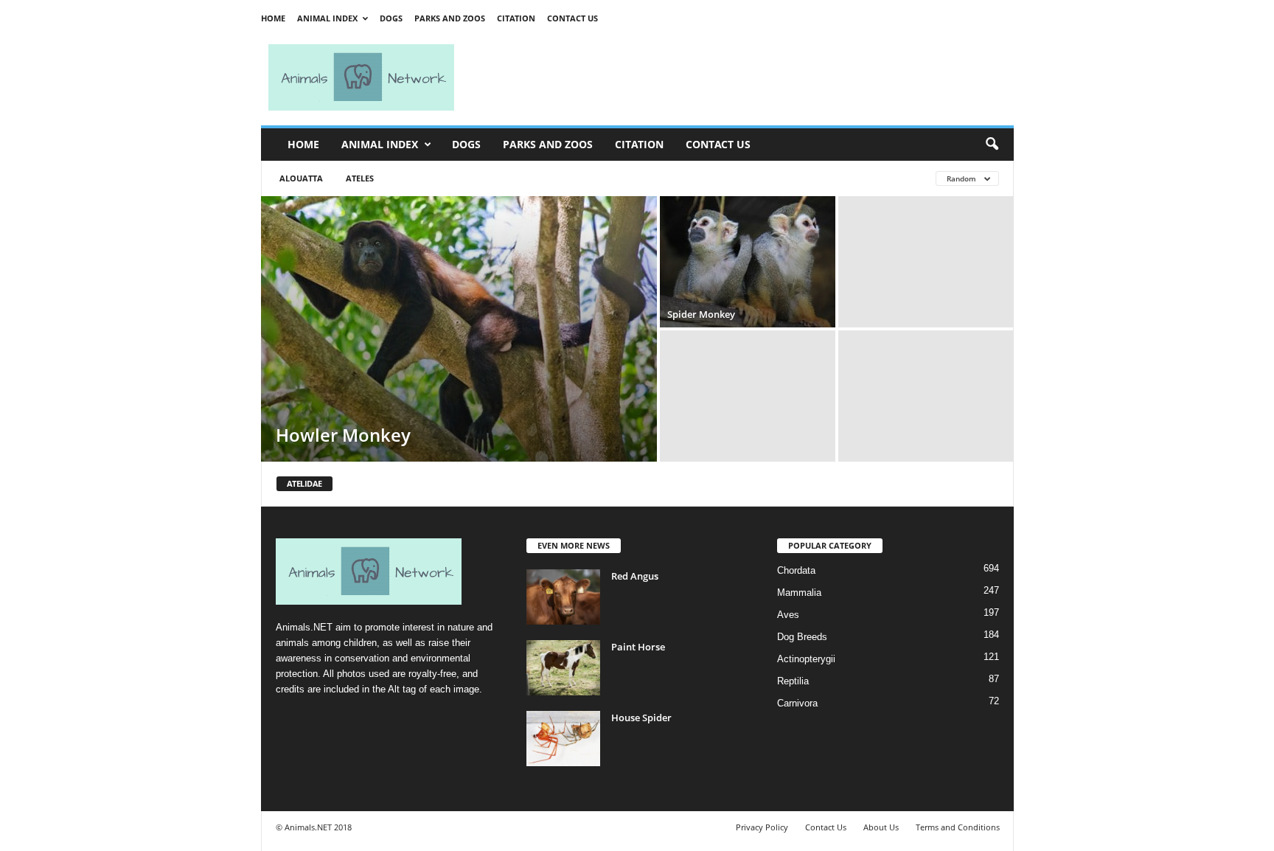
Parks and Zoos (449, 18)
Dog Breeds (802, 636)
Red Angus (634, 576)
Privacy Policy (762, 827)
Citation (516, 18)
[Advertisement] (740, 77)
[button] (991, 144)
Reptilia (793, 681)
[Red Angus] (563, 597)
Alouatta (301, 178)
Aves (788, 614)
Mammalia (799, 592)
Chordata (796, 570)
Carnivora (797, 703)
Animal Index (327, 18)
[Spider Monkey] (747, 261)
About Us (881, 827)
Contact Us (572, 18)
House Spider (641, 717)
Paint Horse (638, 646)
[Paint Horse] (563, 667)
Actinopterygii (806, 658)
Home (273, 18)
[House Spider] (563, 738)
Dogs (391, 18)
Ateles (360, 178)
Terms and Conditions (958, 827)
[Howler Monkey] (459, 329)
